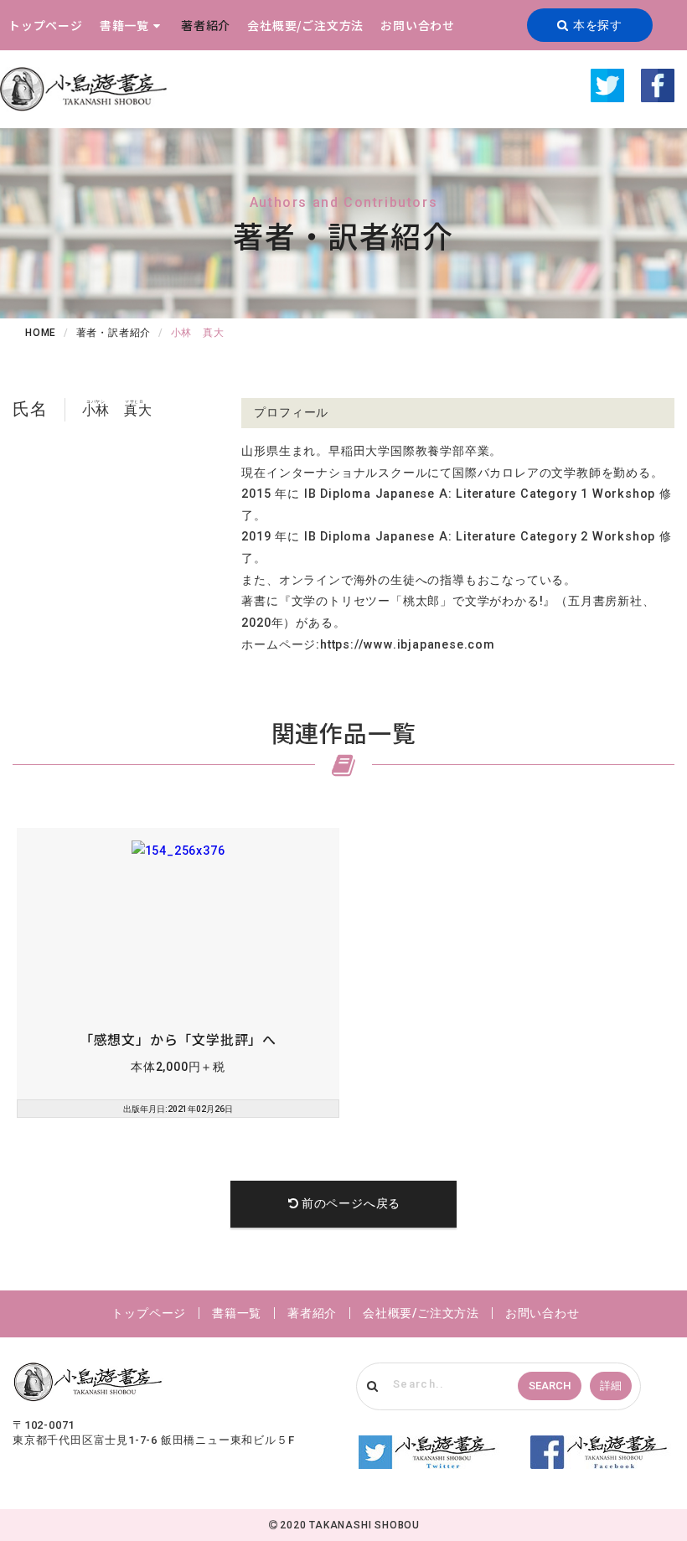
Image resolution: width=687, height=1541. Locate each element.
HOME (40, 333)
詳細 (611, 1385)
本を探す (595, 25)
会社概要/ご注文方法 (305, 25)
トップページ (45, 25)
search (550, 1385)
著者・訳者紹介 (114, 333)
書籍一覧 (124, 25)
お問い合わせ (417, 25)
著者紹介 (205, 25)
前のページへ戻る (351, 1203)
